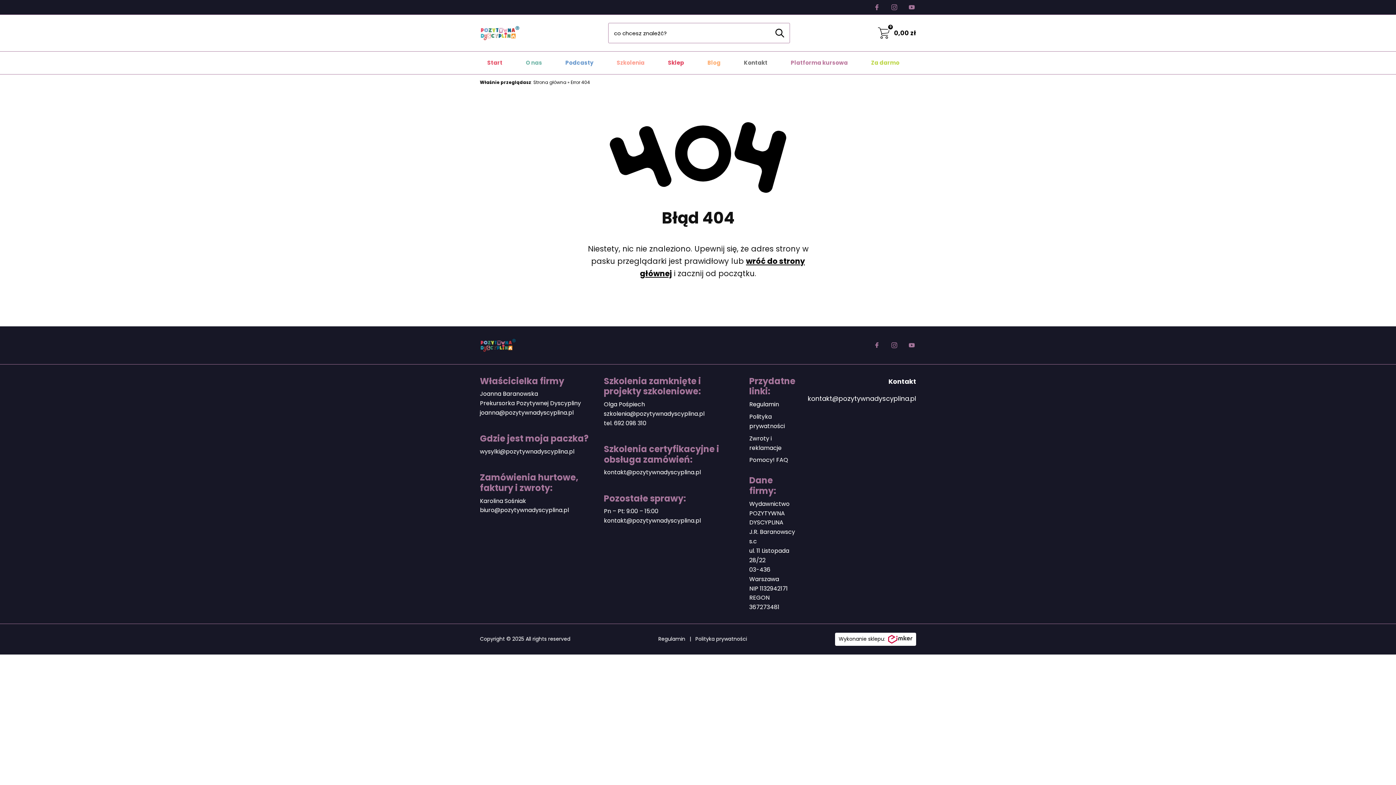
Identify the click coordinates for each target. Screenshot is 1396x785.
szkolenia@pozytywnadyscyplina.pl (654, 414)
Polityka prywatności (721, 639)
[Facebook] (876, 7)
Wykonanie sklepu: (862, 639)
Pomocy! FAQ (768, 460)
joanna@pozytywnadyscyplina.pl (527, 412)
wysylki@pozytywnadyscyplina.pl (527, 451)
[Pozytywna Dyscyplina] (500, 33)
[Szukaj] (780, 33)
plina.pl (559, 510)
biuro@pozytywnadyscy (514, 510)
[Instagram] (894, 7)
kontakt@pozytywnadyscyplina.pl (652, 472)
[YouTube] (911, 7)
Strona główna (549, 82)
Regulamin (764, 404)
